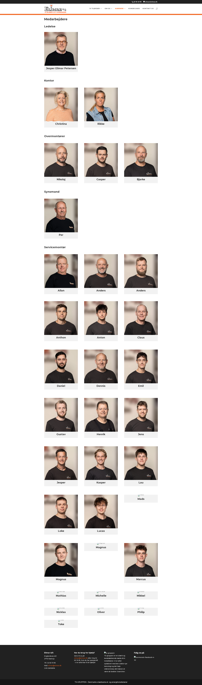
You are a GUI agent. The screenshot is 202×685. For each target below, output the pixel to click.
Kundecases (134, 8)
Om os (107, 8)
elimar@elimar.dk (54, 665)
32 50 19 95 (138, 2)
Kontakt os (148, 8)
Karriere (119, 8)
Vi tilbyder (94, 8)
